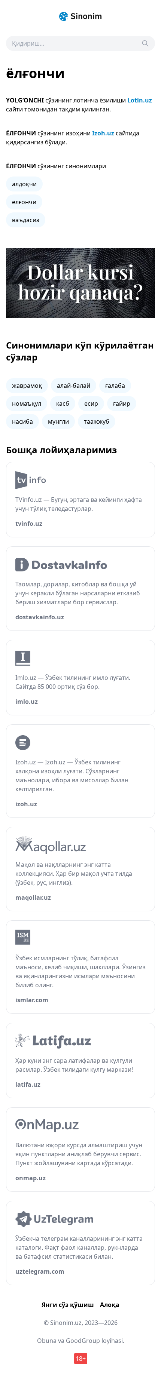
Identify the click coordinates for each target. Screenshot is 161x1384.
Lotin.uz (139, 100)
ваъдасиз (25, 220)
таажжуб (96, 421)
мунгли (58, 421)
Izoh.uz (103, 133)
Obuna (47, 1341)
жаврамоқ (27, 385)
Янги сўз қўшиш (68, 1305)
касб (62, 403)
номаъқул (26, 403)
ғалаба (115, 385)
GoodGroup (83, 1341)
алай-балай (73, 385)
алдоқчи (24, 184)
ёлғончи (24, 202)
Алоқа (109, 1305)
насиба (22, 421)
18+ (81, 1358)
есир (91, 403)
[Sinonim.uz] (80, 16)
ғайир (121, 403)
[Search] (145, 43)
